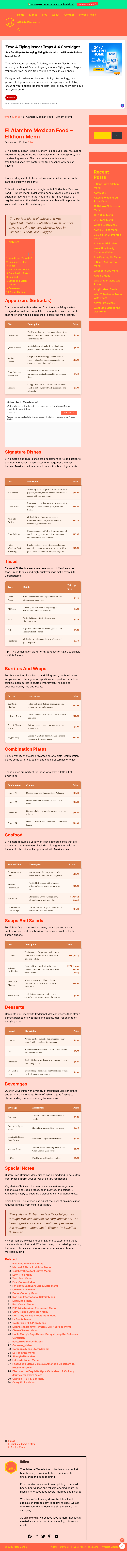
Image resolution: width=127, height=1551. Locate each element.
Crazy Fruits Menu (23, 1382)
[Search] (117, 135)
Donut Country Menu (24, 1293)
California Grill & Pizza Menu (29, 1323)
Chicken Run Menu (23, 1289)
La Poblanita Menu (23, 1352)
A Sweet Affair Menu (106, 243)
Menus (33, 14)
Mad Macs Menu (22, 1300)
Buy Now (11, 97)
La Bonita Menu (21, 1319)
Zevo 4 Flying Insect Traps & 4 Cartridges (42, 47)
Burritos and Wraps (19, 269)
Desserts (14, 284)
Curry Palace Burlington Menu (30, 1311)
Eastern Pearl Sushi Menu (27, 1341)
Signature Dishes (18, 262)
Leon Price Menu (22, 1274)
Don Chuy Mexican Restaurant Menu (34, 1315)
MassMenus (30, 1517)
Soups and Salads (18, 281)
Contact (69, 14)
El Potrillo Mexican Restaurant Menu (34, 1308)
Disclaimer (93, 1547)
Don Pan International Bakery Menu (33, 1297)
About (55, 14)
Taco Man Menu (22, 1278)
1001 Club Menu (103, 215)
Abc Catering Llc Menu (107, 257)
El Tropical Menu (16, 1447)
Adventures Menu (104, 302)
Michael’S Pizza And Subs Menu (31, 1267)
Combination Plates (19, 273)
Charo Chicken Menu (24, 1330)
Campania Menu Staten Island (30, 1349)
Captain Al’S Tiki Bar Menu (28, 1378)
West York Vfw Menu (106, 270)
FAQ (44, 14)
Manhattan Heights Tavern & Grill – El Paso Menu (41, 1326)
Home (20, 14)
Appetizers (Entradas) (20, 258)
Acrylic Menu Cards (105, 289)
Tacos (12, 265)
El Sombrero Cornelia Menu (21, 1444)
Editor (24, 1461)
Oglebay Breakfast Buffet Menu (31, 1271)
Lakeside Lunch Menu (25, 1360)
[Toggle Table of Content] (29, 254)
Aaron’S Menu (102, 275)
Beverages (14, 288)
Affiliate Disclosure (28, 22)
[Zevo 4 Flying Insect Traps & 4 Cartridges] (105, 76)
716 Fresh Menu (103, 219)
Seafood (13, 277)
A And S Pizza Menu (106, 229)
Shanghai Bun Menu (24, 1356)
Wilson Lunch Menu (105, 224)
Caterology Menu (22, 1345)
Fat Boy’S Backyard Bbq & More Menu (35, 1285)
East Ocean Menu (23, 1304)
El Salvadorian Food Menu (27, 1263)
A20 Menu (100, 192)
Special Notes (17, 292)
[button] (18, 29)
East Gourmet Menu (24, 1282)
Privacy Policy (87, 14)
